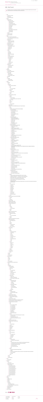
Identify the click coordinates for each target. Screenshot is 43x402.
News (10, 205)
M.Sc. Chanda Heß (12, 274)
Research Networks (9, 19)
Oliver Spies (11, 271)
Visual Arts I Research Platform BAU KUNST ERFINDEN (14, 196)
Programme (11, 199)
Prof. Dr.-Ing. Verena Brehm (13, 215)
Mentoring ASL (9, 73)
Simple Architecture (11, 22)
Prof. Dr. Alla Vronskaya (12, 88)
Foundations (8, 78)
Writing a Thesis (12, 276)
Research (8, 18)
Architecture (8, 82)
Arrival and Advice (10, 66)
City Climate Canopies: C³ (13, 236)
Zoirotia (11, 233)
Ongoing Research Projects (13, 280)
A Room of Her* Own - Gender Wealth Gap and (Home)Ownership (17, 178)
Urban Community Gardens (14, 287)
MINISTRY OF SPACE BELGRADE (14, 143)
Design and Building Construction (12, 202)
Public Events (8, 360)
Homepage (11, 197)
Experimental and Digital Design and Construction (14, 218)
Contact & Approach (10, 357)
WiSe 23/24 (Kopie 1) (12, 208)
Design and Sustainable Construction (13, 211)
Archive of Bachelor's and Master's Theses (14, 278)
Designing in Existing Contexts (12, 201)
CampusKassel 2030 (12, 224)
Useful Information (10, 67)
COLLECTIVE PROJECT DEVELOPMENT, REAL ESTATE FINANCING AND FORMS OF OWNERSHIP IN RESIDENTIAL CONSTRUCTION (23, 146)
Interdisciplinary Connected (10, 15)
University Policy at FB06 (10, 65)
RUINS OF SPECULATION (13, 138)
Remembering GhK (11, 30)
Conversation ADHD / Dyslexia (11, 75)
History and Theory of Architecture (12, 85)
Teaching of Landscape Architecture (12, 24)
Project (11, 341)
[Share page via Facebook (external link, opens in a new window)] (12, 392)
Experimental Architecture (11, 21)
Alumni (8, 68)
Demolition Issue (10, 28)
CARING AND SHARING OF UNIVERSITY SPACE (16, 145)
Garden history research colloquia (13, 292)
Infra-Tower (11, 234)
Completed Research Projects (13, 284)
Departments (9, 84)
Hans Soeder (10, 27)
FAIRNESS (11, 350)
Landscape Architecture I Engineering (13, 296)
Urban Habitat (12, 283)
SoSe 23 (11, 207)
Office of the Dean (9, 70)
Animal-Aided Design (13, 286)
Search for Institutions (8, 397)
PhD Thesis (11, 353)
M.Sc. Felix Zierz (12, 273)
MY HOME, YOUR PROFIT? (14, 141)
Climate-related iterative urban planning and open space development (18, 343)
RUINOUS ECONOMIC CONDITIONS (14, 140)
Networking (11, 290)
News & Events (11, 89)
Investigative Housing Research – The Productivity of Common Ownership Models (18, 176)
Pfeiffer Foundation (10, 79)
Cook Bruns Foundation (10, 80)
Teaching (11, 90)
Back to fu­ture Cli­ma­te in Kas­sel (14, 346)
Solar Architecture (11, 25)
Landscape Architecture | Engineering (13, 295)
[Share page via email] (8, 392)
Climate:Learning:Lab (12, 339)
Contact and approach (8, 396)
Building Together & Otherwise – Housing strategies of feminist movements (18, 177)
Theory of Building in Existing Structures (13, 29)
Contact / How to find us (12, 226)
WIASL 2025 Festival (10, 74)
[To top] (37, 398)
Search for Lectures (14, 396)
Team (10, 87)
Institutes (8, 81)
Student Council (9, 64)
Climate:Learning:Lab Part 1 (14, 345)
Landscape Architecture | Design (12, 294)
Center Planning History (12, 291)
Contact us (11, 293)
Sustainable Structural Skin (13, 231)
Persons (9, 356)
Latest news (11, 297)
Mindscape (12, 282)
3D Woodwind (11, 235)
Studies (9, 355)
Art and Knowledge (11, 200)
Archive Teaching (12, 91)
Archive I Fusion (9, 362)
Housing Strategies (11, 31)
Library (12, 397)
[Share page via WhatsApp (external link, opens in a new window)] (10, 392)
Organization (8, 69)
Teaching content (11, 275)
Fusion (8, 361)
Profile (7, 14)
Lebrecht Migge (10, 26)
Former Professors (9, 359)
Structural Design (10, 227)
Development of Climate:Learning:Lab (15, 340)
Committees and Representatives (10, 71)
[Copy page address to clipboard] (13, 392)
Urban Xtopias (12, 285)
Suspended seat (12, 232)
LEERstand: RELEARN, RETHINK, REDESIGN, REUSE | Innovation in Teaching (18, 175)
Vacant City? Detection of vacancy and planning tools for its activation (17, 179)
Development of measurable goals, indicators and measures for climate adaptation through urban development (21, 351)
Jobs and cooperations (12, 352)
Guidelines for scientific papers (13, 277)
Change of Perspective (13, 281)
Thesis (11, 347)
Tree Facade (11, 237)
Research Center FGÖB (10, 20)
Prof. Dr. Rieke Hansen (12, 270)
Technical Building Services (12, 219)
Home (8, 83)
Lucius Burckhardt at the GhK (12, 23)
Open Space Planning (11, 266)
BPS (7, 77)
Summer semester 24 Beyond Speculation (14, 137)
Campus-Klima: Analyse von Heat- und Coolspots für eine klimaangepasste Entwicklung (20, 342)
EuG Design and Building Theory (12, 203)
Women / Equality (9, 72)
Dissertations (11, 289)
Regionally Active (9, 16)
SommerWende (12, 225)
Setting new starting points (13, 180)
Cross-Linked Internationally (10, 17)
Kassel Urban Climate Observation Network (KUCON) (15, 349)
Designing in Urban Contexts (12, 212)
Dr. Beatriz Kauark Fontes (13, 272)
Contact (10, 93)
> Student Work (12, 139)
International (8, 76)
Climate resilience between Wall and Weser (15, 344)
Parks (11, 288)
